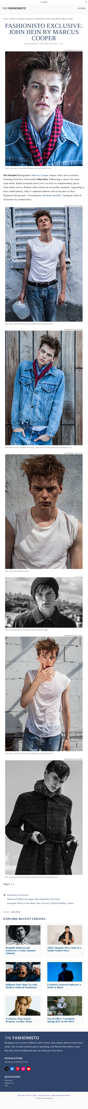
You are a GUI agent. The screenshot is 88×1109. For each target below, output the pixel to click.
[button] (86, 2)
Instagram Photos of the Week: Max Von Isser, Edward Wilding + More (40, 903)
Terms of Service (44, 1095)
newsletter (22, 1062)
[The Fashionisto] (14, 8)
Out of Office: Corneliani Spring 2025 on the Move (60, 1020)
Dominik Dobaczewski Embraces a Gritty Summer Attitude (21, 950)
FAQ (6, 1086)
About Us (9, 1083)
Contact (9, 1080)
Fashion (12, 19)
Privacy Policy (32, 1095)
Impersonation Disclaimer (61, 1095)
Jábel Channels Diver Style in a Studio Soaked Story (64, 949)
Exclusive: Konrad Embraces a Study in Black (64, 986)
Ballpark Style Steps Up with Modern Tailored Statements (21, 986)
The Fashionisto (31, 43)
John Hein (15, 912)
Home (5, 19)
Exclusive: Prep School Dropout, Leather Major (19, 1020)
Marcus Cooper (39, 175)
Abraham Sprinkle (51, 195)
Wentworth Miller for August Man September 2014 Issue (33, 899)
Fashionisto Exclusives (25, 19)
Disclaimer (22, 1095)
